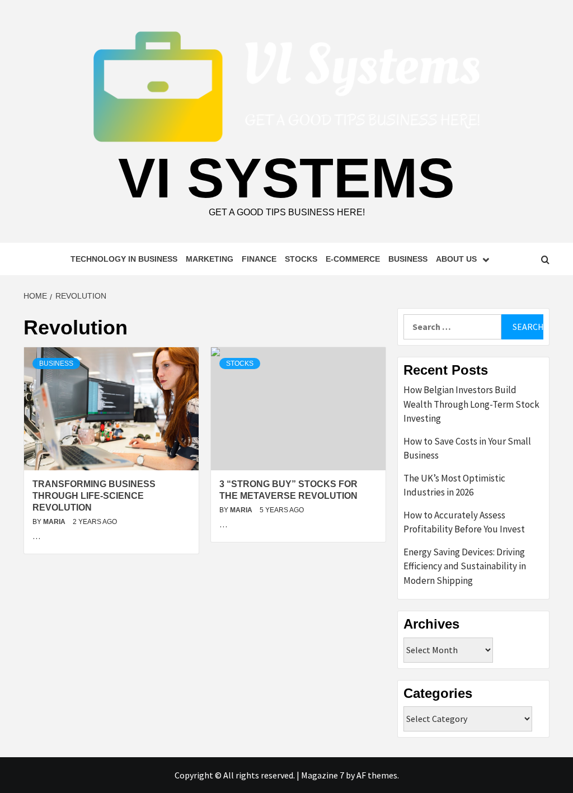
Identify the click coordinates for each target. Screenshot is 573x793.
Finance (259, 258)
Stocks (301, 258)
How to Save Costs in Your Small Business (467, 448)
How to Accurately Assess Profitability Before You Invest (464, 522)
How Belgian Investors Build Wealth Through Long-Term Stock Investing (471, 404)
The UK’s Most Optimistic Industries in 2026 (454, 485)
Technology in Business (124, 258)
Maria (55, 522)
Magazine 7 (322, 775)
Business (408, 258)
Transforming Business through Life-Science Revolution (94, 495)
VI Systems (286, 178)
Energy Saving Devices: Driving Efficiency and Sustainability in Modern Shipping (464, 566)
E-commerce (353, 258)
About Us (456, 258)
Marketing (209, 258)
